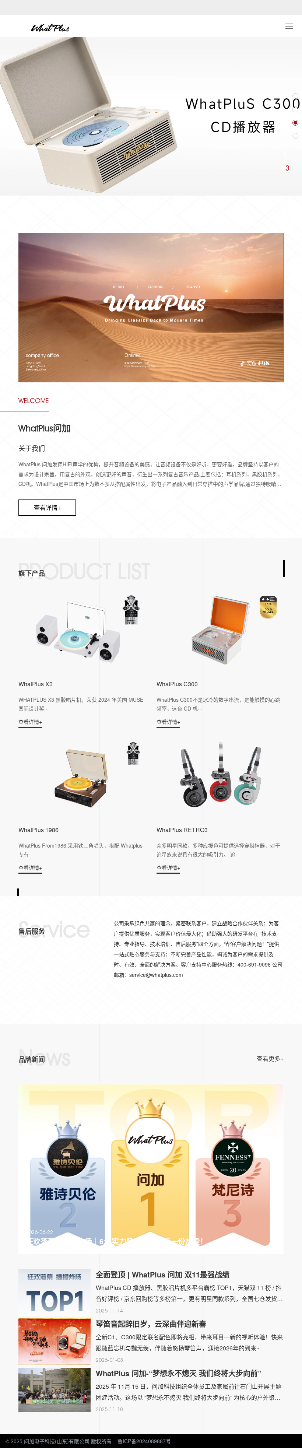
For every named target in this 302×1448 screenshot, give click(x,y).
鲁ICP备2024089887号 (144, 1441)
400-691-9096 (85, 205)
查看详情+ (47, 507)
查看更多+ (270, 1058)
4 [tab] (287, 167)
